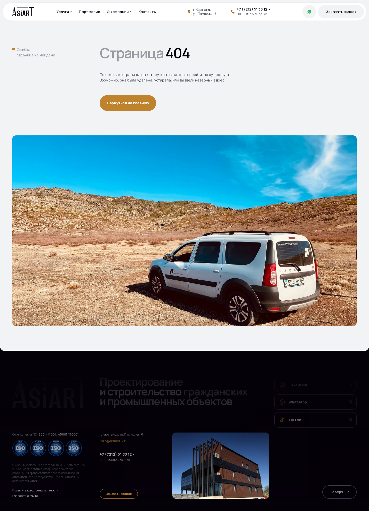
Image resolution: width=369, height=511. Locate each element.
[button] (341, 12)
